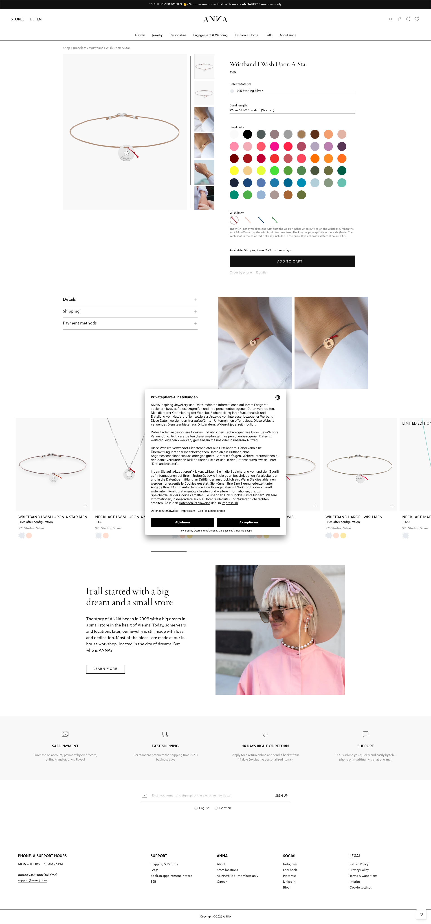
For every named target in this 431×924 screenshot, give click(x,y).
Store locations (227, 870)
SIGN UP (281, 796)
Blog (286, 887)
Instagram (290, 864)
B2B (153, 882)
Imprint (355, 882)
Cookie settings (361, 887)
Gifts (269, 35)
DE (32, 19)
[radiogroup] (292, 164)
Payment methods (80, 324)
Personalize (178, 35)
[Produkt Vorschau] (85, 506)
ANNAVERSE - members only (237, 876)
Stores (17, 19)
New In (140, 35)
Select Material (240, 84)
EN (39, 19)
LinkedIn (289, 882)
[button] (292, 106)
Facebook (290, 870)
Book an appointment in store (171, 876)
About (221, 864)
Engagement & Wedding (210, 35)
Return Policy (359, 864)
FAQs (154, 870)
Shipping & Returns (164, 864)
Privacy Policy (359, 870)
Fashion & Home (246, 35)
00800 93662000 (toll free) (37, 875)
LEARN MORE (105, 669)
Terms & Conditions (363, 876)
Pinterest (289, 876)
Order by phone (241, 272)
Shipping (71, 312)
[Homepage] (215, 19)
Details (69, 300)
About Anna (288, 35)
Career (222, 882)
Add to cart (290, 261)
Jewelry (157, 35)
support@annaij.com (32, 880)
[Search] (391, 19)
